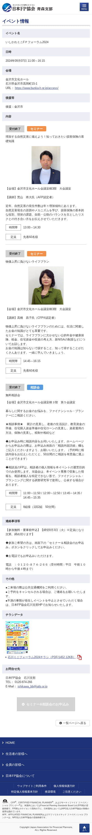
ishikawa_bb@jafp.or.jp (32, 686)
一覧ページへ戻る (74, 723)
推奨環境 (50, 791)
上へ (84, 828)
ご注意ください (72, 791)
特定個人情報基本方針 (24, 791)
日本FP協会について (20, 776)
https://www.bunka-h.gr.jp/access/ (37, 88)
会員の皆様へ (15, 764)
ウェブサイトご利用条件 (32, 786)
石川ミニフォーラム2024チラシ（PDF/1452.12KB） (42, 657)
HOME (10, 742)
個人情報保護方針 (64, 786)
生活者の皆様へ (16, 754)
